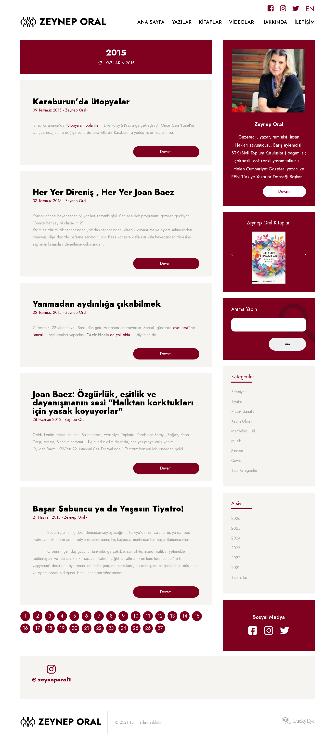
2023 (235, 548)
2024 (235, 538)
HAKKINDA (274, 22)
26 (148, 628)
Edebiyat (238, 392)
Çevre (236, 460)
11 (148, 616)
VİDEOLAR (241, 22)
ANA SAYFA (151, 22)
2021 (235, 567)
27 (160, 628)
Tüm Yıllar (239, 577)
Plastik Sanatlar (243, 411)
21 (86, 628)
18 (49, 628)
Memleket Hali (243, 431)
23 (111, 628)
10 (135, 616)
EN (310, 9)
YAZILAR (182, 22)
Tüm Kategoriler (244, 470)
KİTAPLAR (210, 22)
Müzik (236, 441)
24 (123, 628)
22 (99, 628)
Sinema (237, 451)
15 (196, 616)
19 (62, 628)
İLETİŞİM (305, 22)
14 (184, 616)
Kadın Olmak (241, 421)
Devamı (166, 151)
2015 (130, 63)
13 (172, 616)
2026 (235, 518)
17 (37, 628)
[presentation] (232, 254)
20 (74, 628)
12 (160, 616)
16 (25, 628)
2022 (235, 558)
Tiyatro (236, 401)
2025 (235, 528)
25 (135, 628)
